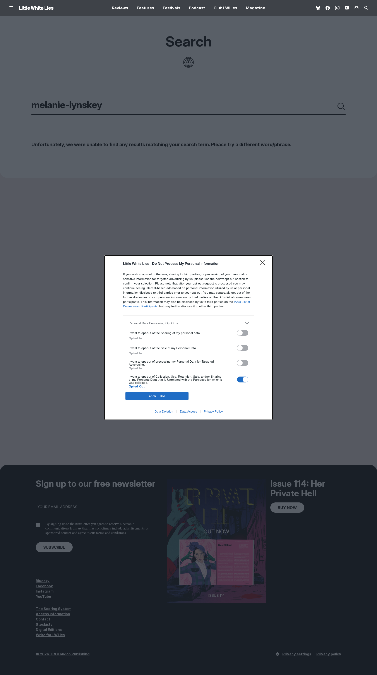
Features (145, 8)
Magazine (255, 8)
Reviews (120, 8)
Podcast (197, 8)
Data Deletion (163, 411)
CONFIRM (157, 395)
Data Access (188, 411)
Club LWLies (225, 8)
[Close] (264, 264)
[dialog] (188, 337)
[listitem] (188, 323)
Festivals (171, 8)
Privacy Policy (213, 411)
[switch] (242, 333)
